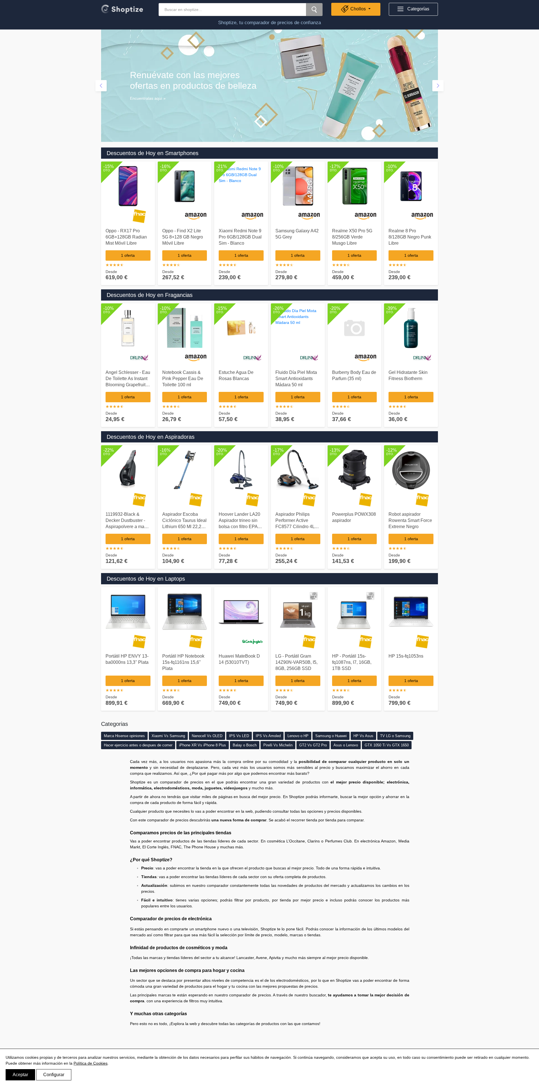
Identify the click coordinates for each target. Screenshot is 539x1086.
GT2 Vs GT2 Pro (313, 745)
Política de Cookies (91, 1063)
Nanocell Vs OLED (207, 736)
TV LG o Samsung (395, 736)
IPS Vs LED (239, 736)
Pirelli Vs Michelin (278, 745)
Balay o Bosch (245, 745)
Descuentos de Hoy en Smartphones (152, 153)
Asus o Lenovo (346, 745)
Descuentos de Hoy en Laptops (146, 579)
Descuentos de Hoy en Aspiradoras (151, 437)
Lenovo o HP (298, 736)
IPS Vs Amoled (268, 736)
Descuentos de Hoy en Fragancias (150, 295)
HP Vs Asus (363, 736)
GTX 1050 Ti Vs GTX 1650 (387, 745)
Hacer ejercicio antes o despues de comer (138, 745)
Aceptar (20, 1074)
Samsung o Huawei (331, 736)
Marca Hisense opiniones (124, 736)
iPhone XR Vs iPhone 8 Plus (202, 745)
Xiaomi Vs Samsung (168, 736)
